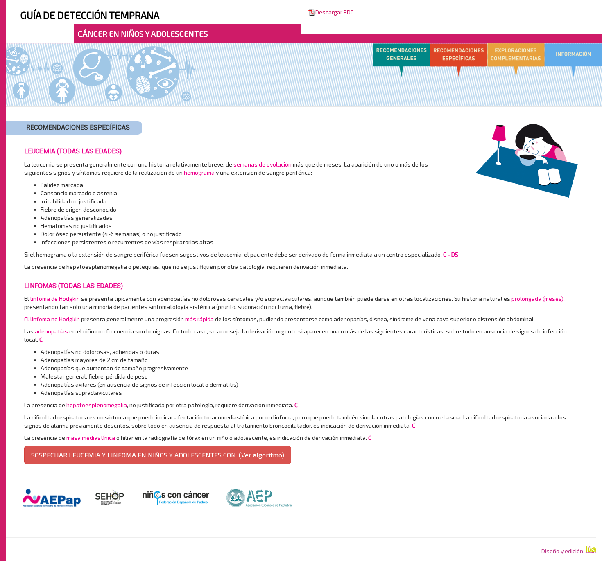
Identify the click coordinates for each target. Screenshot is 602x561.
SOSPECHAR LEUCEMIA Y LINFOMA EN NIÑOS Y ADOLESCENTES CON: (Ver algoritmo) (157, 455)
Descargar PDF (334, 12)
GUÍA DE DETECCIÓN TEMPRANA (89, 15)
